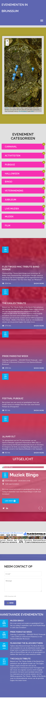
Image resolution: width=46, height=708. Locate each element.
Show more (39, 283)
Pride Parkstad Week (15, 356)
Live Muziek (12, 208)
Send (11, 603)
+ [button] (7, 41)
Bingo (8, 181)
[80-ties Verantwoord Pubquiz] (13, 79)
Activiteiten (12, 155)
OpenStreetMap (23, 111)
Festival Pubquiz (12, 398)
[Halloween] (32, 69)
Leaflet (6, 108)
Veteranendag (14, 190)
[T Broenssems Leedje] (14, 75)
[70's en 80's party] (15, 70)
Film (7, 225)
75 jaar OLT (9, 436)
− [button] (7, 44)
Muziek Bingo (24, 474)
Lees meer (9, 501)
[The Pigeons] (17, 67)
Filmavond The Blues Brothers (26, 643)
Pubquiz (10, 164)
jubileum (10, 199)
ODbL (32, 111)
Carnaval (11, 146)
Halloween (12, 173)
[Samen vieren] (21, 75)
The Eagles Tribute (14, 303)
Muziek (9, 216)
